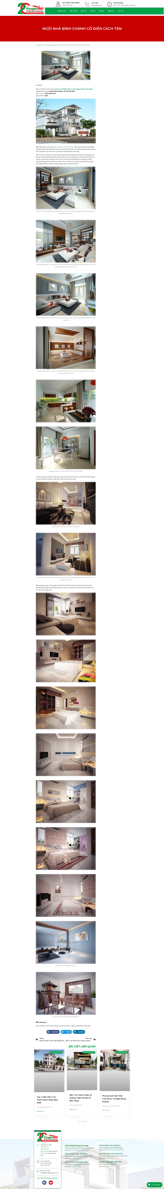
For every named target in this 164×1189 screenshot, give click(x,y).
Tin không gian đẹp (51, 45)
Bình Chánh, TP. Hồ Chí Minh (64, 147)
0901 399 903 (45, 1149)
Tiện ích (110, 11)
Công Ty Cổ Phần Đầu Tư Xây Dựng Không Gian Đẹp (73, 89)
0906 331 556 (44, 1151)
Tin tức (120, 11)
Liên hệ (101, 11)
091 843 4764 (75, 1150)
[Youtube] (51, 1182)
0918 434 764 (45, 1147)
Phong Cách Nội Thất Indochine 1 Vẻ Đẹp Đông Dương (114, 1099)
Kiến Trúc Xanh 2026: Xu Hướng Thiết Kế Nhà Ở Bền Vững (80, 1098)
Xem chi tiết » (41, 1111)
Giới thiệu (73, 11)
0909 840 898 (45, 1153)
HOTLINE (95, 3)
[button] (53, 1032)
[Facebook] (44, 1182)
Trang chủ (61, 11)
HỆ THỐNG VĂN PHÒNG (71, 3)
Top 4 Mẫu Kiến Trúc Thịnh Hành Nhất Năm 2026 (47, 1100)
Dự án (92, 11)
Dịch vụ (84, 11)
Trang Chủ (39, 45)
